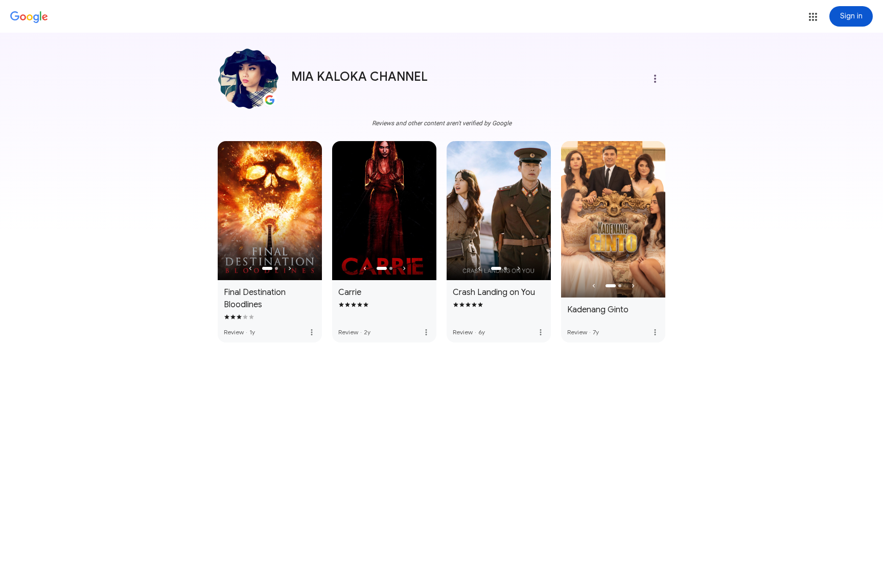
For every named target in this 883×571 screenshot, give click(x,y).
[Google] (29, 17)
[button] (813, 17)
